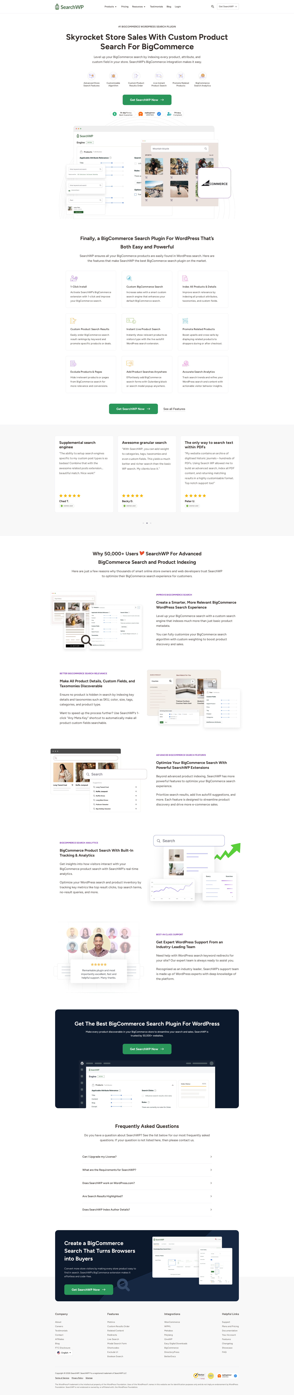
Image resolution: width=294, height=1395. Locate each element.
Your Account (229, 1335)
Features (113, 1314)
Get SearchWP (226, 6)
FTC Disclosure (62, 1348)
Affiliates (59, 1339)
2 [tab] (147, 523)
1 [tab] (143, 523)
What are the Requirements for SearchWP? (109, 1170)
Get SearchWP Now (144, 100)
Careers (59, 1326)
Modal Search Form (117, 1343)
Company (61, 1314)
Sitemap (89, 1378)
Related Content (115, 1330)
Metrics (111, 1322)
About (58, 1322)
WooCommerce (172, 1322)
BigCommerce (171, 1348)
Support (226, 1322)
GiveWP (168, 1339)
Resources (137, 6)
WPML (167, 1326)
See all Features (174, 409)
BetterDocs (170, 1356)
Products (109, 6)
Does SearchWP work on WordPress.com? (108, 1183)
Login (178, 6)
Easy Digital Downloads (175, 1343)
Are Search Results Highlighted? (102, 1196)
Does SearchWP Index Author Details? (106, 1209)
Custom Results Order (118, 1326)
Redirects (112, 1335)
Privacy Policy (77, 1378)
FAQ (224, 1352)
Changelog (227, 1343)
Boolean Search (115, 1356)
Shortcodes (113, 1348)
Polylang (168, 1335)
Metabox (168, 1330)
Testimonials (61, 1330)
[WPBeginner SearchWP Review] (227, 1376)
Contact (59, 1335)
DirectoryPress (171, 1352)
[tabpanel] (84, 474)
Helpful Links (230, 1314)
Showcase (227, 1348)
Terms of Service (62, 1378)
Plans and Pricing (230, 1326)
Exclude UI (112, 1352)
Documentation (229, 1330)
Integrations (172, 1314)
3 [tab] (150, 523)
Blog (57, 1343)
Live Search (113, 1339)
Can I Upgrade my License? (99, 1156)
